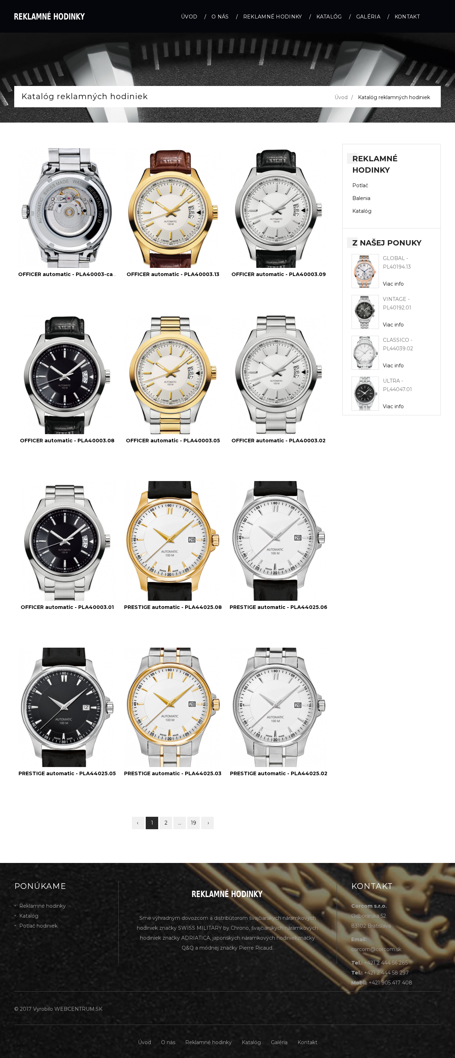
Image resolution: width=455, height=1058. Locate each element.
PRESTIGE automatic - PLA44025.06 (278, 607)
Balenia (361, 198)
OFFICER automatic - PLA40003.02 (278, 440)
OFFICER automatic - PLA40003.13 (173, 274)
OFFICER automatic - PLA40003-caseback (75, 274)
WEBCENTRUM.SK (78, 1009)
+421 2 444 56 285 (386, 963)
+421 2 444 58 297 (386, 973)
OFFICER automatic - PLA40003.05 (173, 440)
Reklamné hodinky (272, 17)
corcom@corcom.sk (376, 949)
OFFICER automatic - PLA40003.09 (278, 274)
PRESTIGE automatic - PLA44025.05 (67, 773)
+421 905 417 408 (390, 982)
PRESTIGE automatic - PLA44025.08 (173, 607)
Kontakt (407, 17)
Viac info (393, 284)
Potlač (360, 185)
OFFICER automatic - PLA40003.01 (67, 607)
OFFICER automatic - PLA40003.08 (67, 440)
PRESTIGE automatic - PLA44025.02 (278, 773)
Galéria (368, 17)
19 (193, 823)
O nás (220, 17)
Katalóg (329, 17)
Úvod (189, 17)
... (179, 823)
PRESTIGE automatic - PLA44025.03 (172, 773)
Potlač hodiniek (38, 926)
